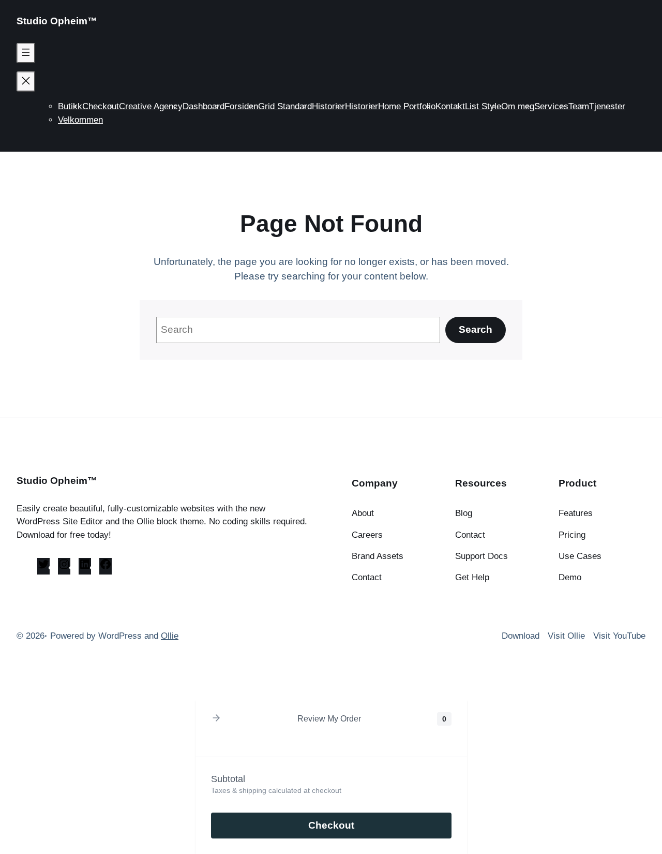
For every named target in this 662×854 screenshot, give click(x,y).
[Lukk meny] (26, 81)
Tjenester (607, 106)
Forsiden (241, 106)
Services (551, 106)
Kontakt (450, 106)
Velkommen (80, 120)
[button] (216, 719)
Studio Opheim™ (57, 21)
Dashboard (203, 106)
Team (578, 106)
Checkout (100, 106)
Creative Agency (151, 106)
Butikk (70, 106)
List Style (483, 106)
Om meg (517, 106)
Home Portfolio (406, 106)
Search (475, 329)
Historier (328, 106)
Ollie (169, 636)
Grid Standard (285, 106)
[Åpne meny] (26, 53)
